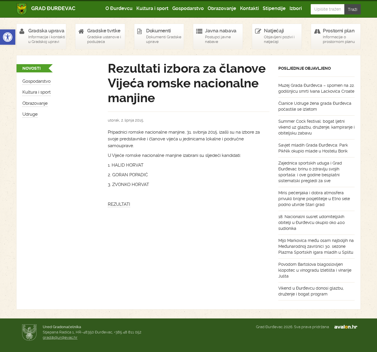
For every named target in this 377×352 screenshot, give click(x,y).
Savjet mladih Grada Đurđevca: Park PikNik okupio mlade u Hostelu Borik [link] (313, 148)
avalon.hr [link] (347, 327)
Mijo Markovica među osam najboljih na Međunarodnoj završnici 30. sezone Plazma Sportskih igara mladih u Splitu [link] (316, 246)
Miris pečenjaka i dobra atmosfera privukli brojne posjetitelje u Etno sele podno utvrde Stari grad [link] (314, 198)
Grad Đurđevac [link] (46, 9)
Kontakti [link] (249, 8)
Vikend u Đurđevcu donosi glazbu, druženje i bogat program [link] (311, 291)
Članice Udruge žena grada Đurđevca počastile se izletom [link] (314, 106)
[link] (7, 37)
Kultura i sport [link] (152, 8)
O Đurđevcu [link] (119, 8)
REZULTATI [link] (119, 204)
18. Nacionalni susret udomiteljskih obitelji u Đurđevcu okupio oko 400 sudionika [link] (311, 222)
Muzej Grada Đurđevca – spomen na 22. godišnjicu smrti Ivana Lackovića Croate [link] (316, 88)
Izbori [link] (296, 8)
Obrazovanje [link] (222, 8)
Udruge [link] (30, 114)
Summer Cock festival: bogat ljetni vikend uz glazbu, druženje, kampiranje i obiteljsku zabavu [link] (316, 127)
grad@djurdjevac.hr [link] (60, 337)
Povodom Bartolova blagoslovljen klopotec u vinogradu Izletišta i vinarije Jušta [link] (314, 270)
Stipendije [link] (274, 8)
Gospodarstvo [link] (188, 8)
